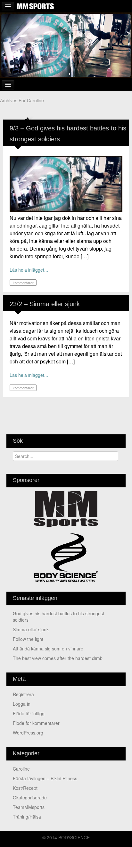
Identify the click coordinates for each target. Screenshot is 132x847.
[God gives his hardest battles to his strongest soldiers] (66, 183)
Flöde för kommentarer (36, 723)
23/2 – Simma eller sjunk (45, 303)
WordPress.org (28, 732)
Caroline (21, 768)
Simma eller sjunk (31, 629)
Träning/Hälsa (27, 816)
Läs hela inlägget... (29, 270)
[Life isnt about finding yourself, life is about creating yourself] (66, 45)
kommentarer (22, 282)
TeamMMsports (29, 807)
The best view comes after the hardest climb (58, 658)
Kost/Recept (25, 788)
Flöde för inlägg (29, 713)
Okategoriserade (30, 797)
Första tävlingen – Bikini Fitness (45, 778)
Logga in (21, 704)
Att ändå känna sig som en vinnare (48, 648)
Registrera (23, 694)
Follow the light (28, 639)
